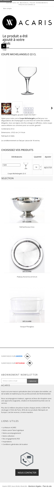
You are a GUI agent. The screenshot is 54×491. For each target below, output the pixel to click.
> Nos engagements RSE (10, 439)
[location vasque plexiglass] (27, 304)
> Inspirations (6, 441)
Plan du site (47, 486)
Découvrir (27, 222)
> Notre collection (7, 436)
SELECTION (7, 178)
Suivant (52, 108)
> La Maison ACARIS (8, 427)
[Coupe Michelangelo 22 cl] (17, 109)
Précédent (2, 108)
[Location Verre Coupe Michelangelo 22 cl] (6, 109)
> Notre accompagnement (11, 433)
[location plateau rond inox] (27, 254)
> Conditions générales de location (14, 444)
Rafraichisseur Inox (27, 227)
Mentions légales (34, 486)
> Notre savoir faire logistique (12, 430)
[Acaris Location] (27, 22)
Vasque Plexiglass (27, 326)
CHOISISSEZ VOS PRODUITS (17, 150)
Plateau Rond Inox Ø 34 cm (27, 277)
